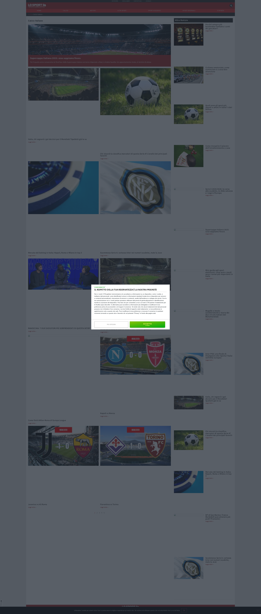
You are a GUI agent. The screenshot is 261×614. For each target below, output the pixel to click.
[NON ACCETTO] (99, 286)
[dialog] (130, 307)
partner (108, 294)
